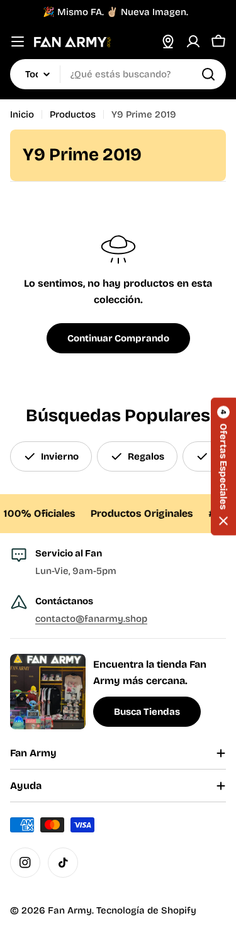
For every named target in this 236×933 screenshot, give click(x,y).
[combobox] (118, 74)
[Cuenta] (193, 41)
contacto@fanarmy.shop (91, 618)
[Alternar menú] (17, 41)
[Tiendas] (168, 41)
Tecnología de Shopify (146, 910)
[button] (223, 467)
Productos (73, 114)
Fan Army (70, 910)
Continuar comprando (118, 338)
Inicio (22, 114)
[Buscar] (208, 74)
